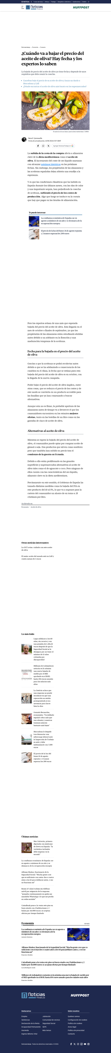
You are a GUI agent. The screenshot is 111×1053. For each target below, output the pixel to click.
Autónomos (76, 2)
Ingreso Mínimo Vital (29, 1034)
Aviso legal (72, 1027)
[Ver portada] (34, 7)
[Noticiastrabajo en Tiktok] (81, 1044)
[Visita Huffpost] (81, 7)
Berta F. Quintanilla (35, 138)
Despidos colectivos (64, 2)
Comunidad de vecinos (51, 1020)
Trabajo (53, 2)
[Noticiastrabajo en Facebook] (71, 1044)
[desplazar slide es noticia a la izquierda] (31, 1)
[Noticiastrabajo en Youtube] (84, 1044)
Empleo (24, 1016)
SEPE (44, 1027)
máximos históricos (51, 164)
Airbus (47, 2)
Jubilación (46, 1016)
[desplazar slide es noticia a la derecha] (89, 1)
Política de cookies (75, 1023)
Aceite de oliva (36, 507)
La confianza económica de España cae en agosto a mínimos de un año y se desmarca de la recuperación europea (61, 221)
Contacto (71, 1034)
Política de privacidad (76, 1030)
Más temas (46, 1030)
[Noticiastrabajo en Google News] (88, 1044)
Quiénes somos (74, 1016)
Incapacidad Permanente (31, 1027)
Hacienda (25, 1030)
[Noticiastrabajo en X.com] (74, 1044)
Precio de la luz (38, 2)
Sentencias (25, 1020)
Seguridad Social (48, 1023)
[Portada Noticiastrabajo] (33, 995)
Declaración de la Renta (30, 1023)
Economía (25, 507)
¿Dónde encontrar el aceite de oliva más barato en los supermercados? (55, 86)
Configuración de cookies (77, 1020)
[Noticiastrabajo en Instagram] (78, 1044)
